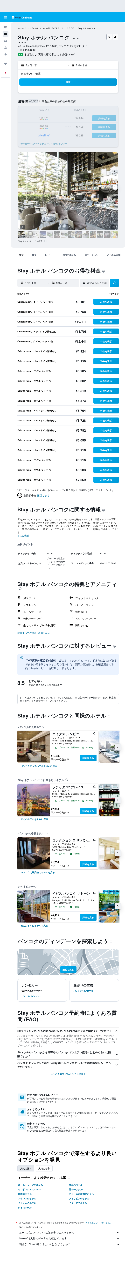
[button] (5, 17)
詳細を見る (88, 757)
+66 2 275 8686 (27, 50)
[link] (39, 766)
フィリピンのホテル (79, 1198)
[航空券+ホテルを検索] (5, 47)
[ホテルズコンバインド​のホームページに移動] (22, 17)
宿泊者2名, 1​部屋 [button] (31, 73)
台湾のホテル (76, 1184)
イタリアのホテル (78, 1203)
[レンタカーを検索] (5, 41)
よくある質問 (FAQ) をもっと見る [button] (68, 1073)
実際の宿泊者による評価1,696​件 (57, 54)
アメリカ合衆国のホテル (81, 1193)
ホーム (21, 28)
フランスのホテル (27, 1198)
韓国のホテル (25, 1193)
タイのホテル (25, 1207)
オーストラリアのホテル (30, 1184)
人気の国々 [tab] (26, 1168)
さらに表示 (23, 535)
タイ (30, 28)
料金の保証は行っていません (98, 1222)
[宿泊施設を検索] (5, 34)
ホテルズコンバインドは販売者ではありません (46, 1232)
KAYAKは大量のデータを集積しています (43, 1238)
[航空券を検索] (5, 27)
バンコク (65, 28)
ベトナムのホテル (27, 1203)
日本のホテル (76, 1189)
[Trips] (5, 63)
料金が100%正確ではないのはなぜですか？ (44, 1244)
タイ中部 (46, 28)
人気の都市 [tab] (44, 1168)
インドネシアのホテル (29, 1189)
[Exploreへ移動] (5, 54)
